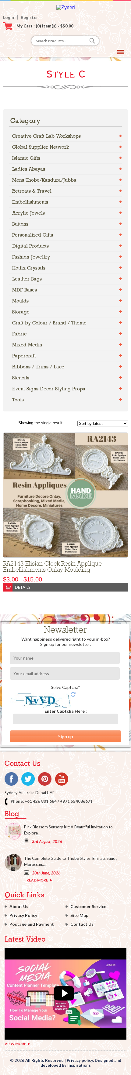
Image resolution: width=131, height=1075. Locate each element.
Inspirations (79, 1065)
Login (8, 17)
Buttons (20, 224)
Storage (21, 312)
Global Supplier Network (40, 147)
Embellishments (30, 202)
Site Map (79, 915)
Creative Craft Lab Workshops (46, 136)
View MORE (15, 1043)
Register (29, 17)
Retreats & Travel (31, 191)
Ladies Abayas (28, 169)
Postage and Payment (31, 924)
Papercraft (24, 356)
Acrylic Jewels (28, 213)
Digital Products (30, 246)
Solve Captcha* (65, 687)
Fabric (19, 334)
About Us (18, 906)
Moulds (20, 301)
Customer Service (88, 906)
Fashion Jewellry (31, 257)
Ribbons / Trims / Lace (38, 367)
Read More (37, 880)
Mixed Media (27, 345)
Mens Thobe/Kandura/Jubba (44, 180)
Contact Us (82, 924)
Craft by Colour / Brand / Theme (49, 323)
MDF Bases (24, 290)
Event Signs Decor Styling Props (48, 389)
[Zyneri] (65, 7)
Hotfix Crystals (28, 268)
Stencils (20, 378)
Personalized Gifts (32, 235)
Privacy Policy (23, 915)
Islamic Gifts (26, 158)
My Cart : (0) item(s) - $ (44, 26)
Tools (18, 400)
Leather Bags (27, 279)
